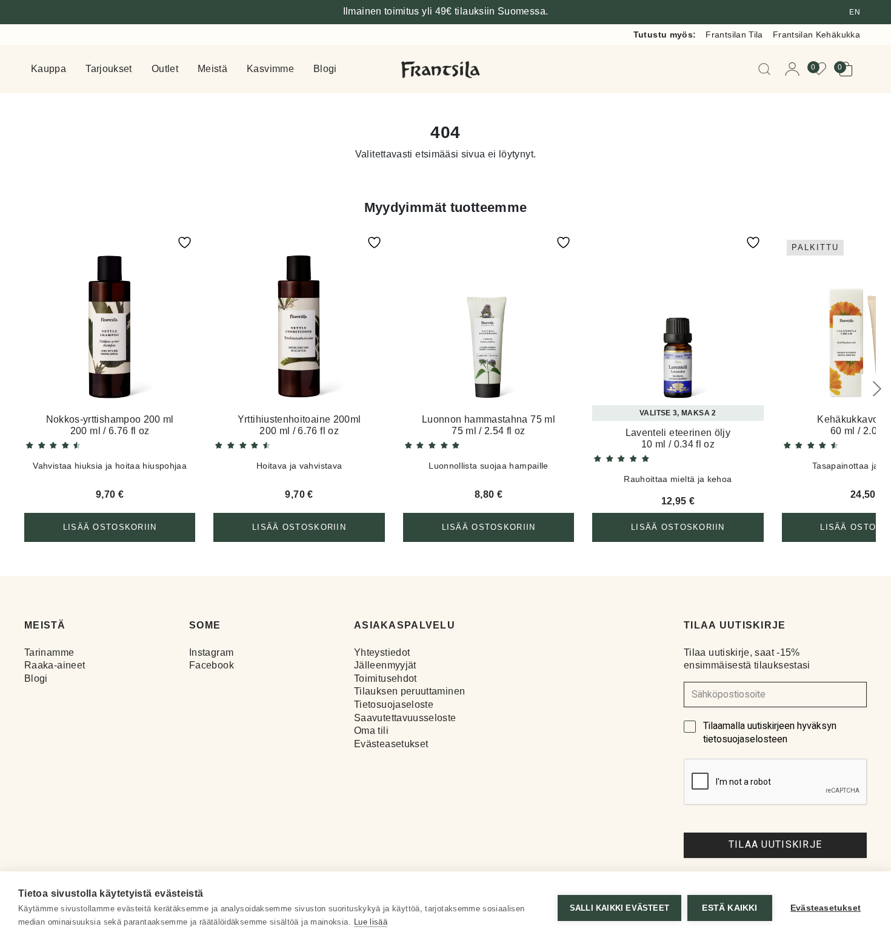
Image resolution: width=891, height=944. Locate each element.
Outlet (165, 69)
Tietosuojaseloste (393, 704)
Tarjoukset (108, 69)
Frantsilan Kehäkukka (816, 34)
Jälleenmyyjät (385, 665)
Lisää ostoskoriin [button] (110, 527)
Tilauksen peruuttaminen (409, 691)
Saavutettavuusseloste (405, 718)
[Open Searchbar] (766, 69)
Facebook (211, 665)
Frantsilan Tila (734, 34)
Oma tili (371, 730)
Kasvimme (270, 69)
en (854, 12)
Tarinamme (49, 652)
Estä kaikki (729, 908)
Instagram (211, 652)
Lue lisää (370, 921)
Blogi (325, 69)
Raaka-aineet (54, 665)
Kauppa (48, 69)
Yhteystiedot (382, 652)
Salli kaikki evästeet (619, 908)
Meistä (212, 69)
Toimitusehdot (385, 678)
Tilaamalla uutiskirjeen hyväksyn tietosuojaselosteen (769, 733)
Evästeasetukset (391, 744)
